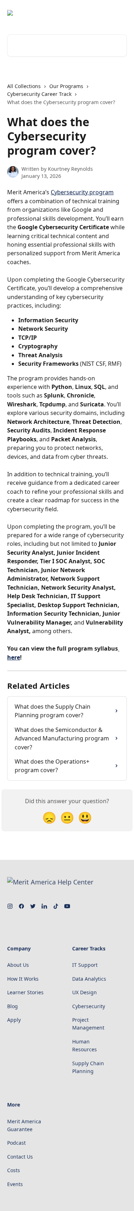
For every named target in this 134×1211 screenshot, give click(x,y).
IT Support (85, 964)
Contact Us (20, 1156)
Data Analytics (89, 978)
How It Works (23, 978)
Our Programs (66, 86)
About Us (18, 964)
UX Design (84, 992)
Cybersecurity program (82, 192)
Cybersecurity (88, 1006)
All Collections (24, 86)
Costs (13, 1170)
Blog (12, 1006)
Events (15, 1184)
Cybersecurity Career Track (39, 94)
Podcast (16, 1142)
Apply (14, 1019)
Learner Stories (25, 992)
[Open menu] (120, 13)
